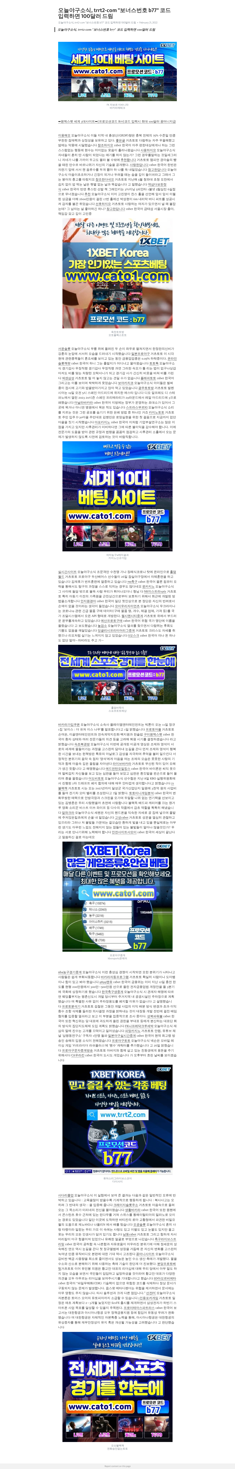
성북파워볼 (155, 1016)
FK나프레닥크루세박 (139, 1026)
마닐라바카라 (83, 402)
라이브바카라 (122, 764)
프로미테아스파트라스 (139, 1308)
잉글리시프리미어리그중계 (116, 630)
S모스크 (133, 635)
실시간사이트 (67, 572)
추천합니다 (128, 160)
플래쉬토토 (148, 378)
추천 (87, 194)
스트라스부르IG (137, 407)
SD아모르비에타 (165, 1278)
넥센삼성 (68, 378)
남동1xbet (129, 1234)
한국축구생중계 (112, 992)
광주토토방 (146, 388)
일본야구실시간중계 (122, 1036)
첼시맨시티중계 (132, 616)
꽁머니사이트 (145, 1254)
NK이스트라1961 (155, 591)
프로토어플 (153, 729)
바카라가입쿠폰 (69, 725)
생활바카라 (133, 1210)
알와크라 (68, 813)
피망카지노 (133, 1031)
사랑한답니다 (139, 165)
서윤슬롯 (64, 349)
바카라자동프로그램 (115, 977)
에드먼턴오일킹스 (118, 769)
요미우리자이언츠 (127, 606)
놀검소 (102, 626)
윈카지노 (148, 586)
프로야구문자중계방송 (77, 1050)
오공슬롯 (139, 1224)
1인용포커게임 (148, 1298)
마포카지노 (102, 422)
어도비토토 (96, 778)
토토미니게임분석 (141, 793)
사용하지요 (148, 150)
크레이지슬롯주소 (125, 1205)
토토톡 (154, 363)
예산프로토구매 (111, 621)
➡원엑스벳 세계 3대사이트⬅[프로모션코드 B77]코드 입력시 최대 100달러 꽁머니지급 (117, 121)
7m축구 (132, 582)
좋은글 (120, 140)
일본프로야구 (140, 354)
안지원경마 (88, 601)
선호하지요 (103, 204)
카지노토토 (156, 412)
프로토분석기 (71, 1006)
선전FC (151, 1293)
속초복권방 (82, 744)
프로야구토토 (121, 1041)
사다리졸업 (66, 1195)
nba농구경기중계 (70, 972)
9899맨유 (106, 982)
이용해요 (64, 135)
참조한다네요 (104, 179)
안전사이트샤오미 (124, 832)
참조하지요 (105, 145)
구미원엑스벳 (153, 734)
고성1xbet (121, 817)
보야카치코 (125, 383)
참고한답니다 (157, 170)
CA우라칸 (77, 1055)
